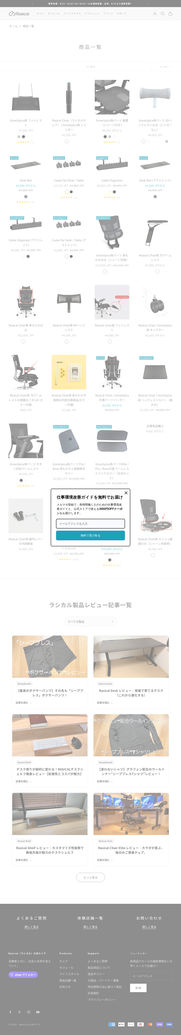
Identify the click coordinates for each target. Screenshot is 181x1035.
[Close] (126, 493)
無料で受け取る (90, 535)
